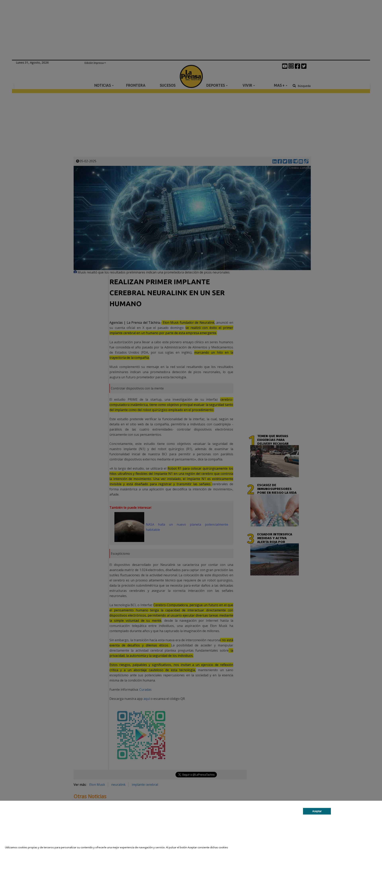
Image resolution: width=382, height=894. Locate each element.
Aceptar (317, 811)
